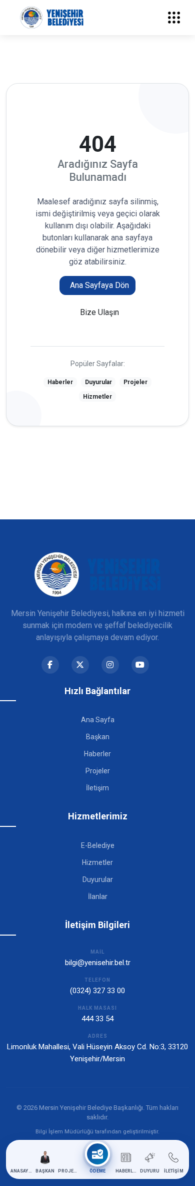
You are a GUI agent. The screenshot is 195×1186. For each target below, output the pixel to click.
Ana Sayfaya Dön (99, 285)
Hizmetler (97, 396)
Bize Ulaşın (99, 312)
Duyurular (98, 382)
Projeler (136, 382)
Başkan (98, 737)
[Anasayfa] (52, 17)
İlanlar (98, 897)
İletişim (97, 788)
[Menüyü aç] (174, 18)
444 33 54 (98, 1018)
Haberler (60, 382)
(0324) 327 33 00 (97, 990)
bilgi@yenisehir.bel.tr (97, 962)
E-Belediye (97, 845)
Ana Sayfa (97, 720)
